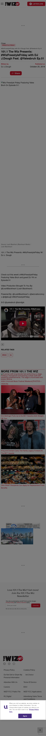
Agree (25, 716)
